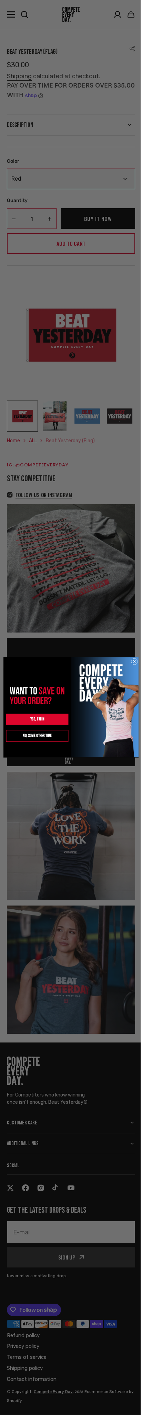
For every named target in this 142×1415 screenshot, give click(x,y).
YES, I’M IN (34, 719)
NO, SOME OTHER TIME (34, 736)
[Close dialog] (131, 661)
